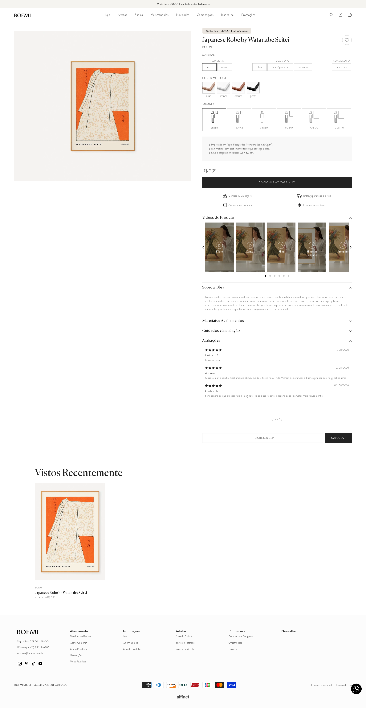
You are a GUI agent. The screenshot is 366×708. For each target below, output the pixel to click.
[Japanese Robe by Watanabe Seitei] (70, 531)
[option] (277, 372)
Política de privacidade (321, 685)
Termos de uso (344, 685)
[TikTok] (33, 663)
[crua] (208, 87)
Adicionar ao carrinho (277, 182)
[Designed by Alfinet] (183, 696)
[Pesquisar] (331, 15)
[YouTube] (40, 663)
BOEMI (207, 47)
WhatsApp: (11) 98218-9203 (33, 647)
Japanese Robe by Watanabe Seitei (61, 593)
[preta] (253, 87)
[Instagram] (19, 663)
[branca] (223, 87)
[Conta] (341, 15)
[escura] (238, 87)
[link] (347, 40)
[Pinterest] (26, 663)
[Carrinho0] (350, 15)
